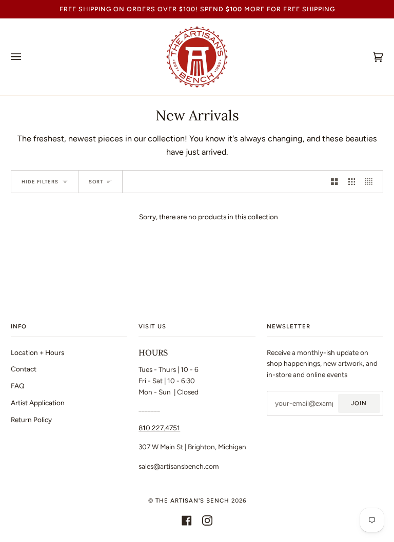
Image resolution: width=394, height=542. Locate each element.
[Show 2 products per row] (334, 182)
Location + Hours (37, 352)
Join (359, 403)
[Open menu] (26, 56)
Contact (23, 369)
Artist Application (38, 403)
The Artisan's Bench (192, 500)
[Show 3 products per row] (352, 182)
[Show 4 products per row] (371, 182)
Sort (96, 181)
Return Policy (31, 419)
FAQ (18, 386)
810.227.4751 (159, 428)
